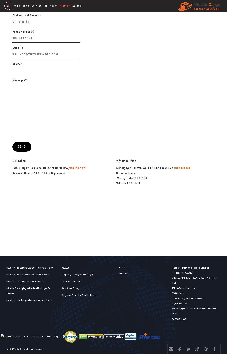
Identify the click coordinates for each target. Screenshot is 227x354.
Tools (26, 6)
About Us (65, 6)
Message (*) (19, 80)
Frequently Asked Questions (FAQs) (77, 274)
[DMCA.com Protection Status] (91, 336)
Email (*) (17, 47)
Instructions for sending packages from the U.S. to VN (29, 268)
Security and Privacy (70, 288)
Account (77, 6)
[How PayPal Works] (131, 336)
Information (50, 6)
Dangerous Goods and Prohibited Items (79, 295)
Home (17, 6)
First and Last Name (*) (26, 15)
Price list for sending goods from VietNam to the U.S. (29, 300)
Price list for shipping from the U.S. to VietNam (26, 281)
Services (36, 6)
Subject (17, 64)
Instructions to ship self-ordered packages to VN (27, 274)
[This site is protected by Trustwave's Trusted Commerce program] (31, 336)
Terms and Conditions (71, 281)
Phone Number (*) (23, 31)
